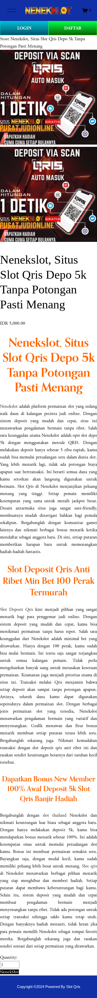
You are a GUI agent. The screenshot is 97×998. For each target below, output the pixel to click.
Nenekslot (9, 406)
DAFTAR (72, 28)
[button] (9, 971)
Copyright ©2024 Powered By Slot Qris (48, 987)
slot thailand (54, 815)
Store (4, 39)
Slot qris (89, 866)
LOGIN (24, 28)
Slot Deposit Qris (16, 609)
